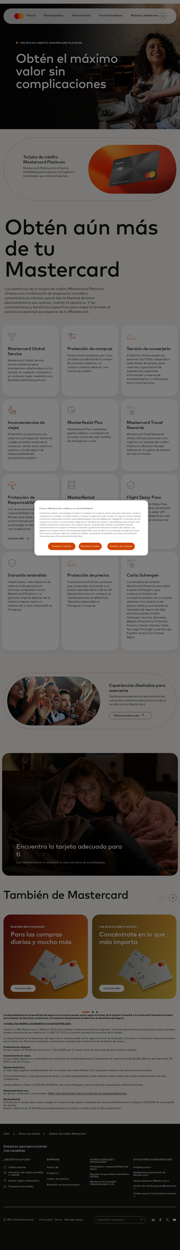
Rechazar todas (90, 546)
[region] (91, 528)
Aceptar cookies (61, 546)
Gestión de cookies (121, 546)
